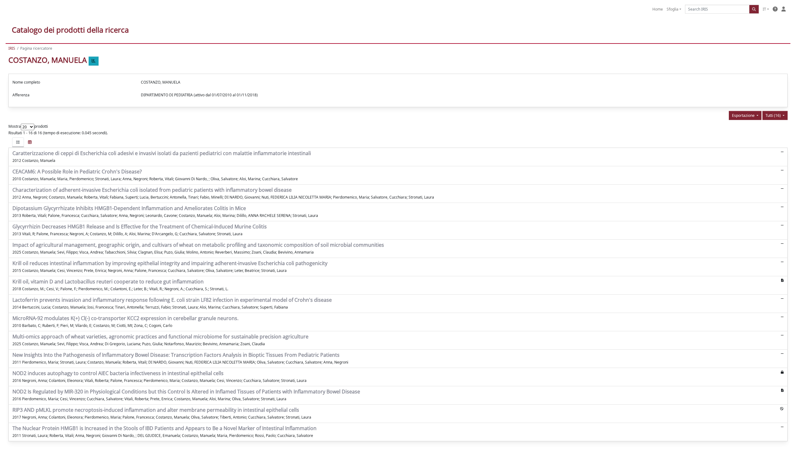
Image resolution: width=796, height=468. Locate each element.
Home (657, 9)
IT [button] (764, 9)
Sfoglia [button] (672, 9)
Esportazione (744, 115)
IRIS (11, 48)
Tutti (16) (774, 115)
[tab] (18, 142)
